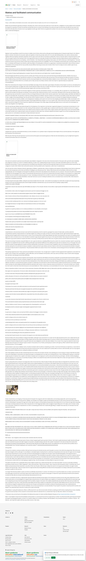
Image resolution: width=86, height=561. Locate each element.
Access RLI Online (28, 538)
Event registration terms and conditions (13, 543)
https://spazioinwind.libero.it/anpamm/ (66, 494)
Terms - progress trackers (10, 542)
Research (19, 5)
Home (14, 5)
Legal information (8, 535)
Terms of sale (8, 545)
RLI (63, 528)
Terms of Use (8, 540)
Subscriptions (27, 540)
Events (45, 535)
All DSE (77, 5)
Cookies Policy (8, 537)
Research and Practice (29, 520)
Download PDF (8, 19)
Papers (64, 517)
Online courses (66, 529)
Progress (7, 526)
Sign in (74, 2)
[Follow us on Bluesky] (10, 513)
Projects (26, 529)
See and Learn (66, 531)
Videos (26, 519)
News (38, 5)
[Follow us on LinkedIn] (13, 513)
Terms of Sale (23, 559)
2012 (64, 519)
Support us (33, 5)
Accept (53, 557)
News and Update (17, 8)
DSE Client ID (27, 537)
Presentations (46, 517)
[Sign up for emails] (6, 513)
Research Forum (28, 528)
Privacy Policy (8, 538)
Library (10, 8)
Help (25, 535)
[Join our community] (8, 513)
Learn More (48, 557)
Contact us (7, 517)
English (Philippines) (10, 550)
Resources (25, 5)
